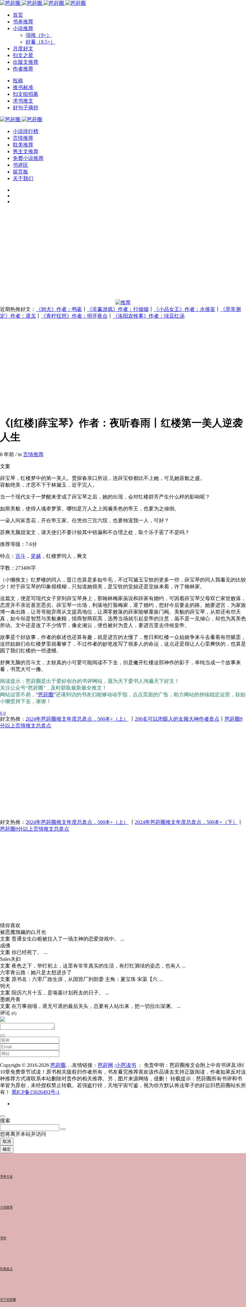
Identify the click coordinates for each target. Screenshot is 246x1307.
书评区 (20, 165)
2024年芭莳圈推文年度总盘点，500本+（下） (186, 822)
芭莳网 (105, 1065)
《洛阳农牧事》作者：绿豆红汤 (148, 316)
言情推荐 (23, 138)
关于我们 (23, 178)
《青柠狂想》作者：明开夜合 (74, 316)
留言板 (20, 171)
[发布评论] (2, 1035)
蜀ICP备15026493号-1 (36, 1092)
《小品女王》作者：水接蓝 (184, 309)
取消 (7, 1141)
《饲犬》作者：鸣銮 (59, 309)
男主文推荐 (25, 151)
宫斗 (20, 556)
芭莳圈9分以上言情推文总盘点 (34, 829)
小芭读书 (126, 1065)
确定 (7, 1149)
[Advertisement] (123, 254)
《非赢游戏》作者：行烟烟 (118, 309)
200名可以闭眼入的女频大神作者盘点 (177, 719)
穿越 (36, 556)
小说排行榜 (25, 131)
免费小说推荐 (28, 158)
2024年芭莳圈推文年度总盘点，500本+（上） (77, 719)
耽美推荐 (23, 144)
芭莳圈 (45, 694)
